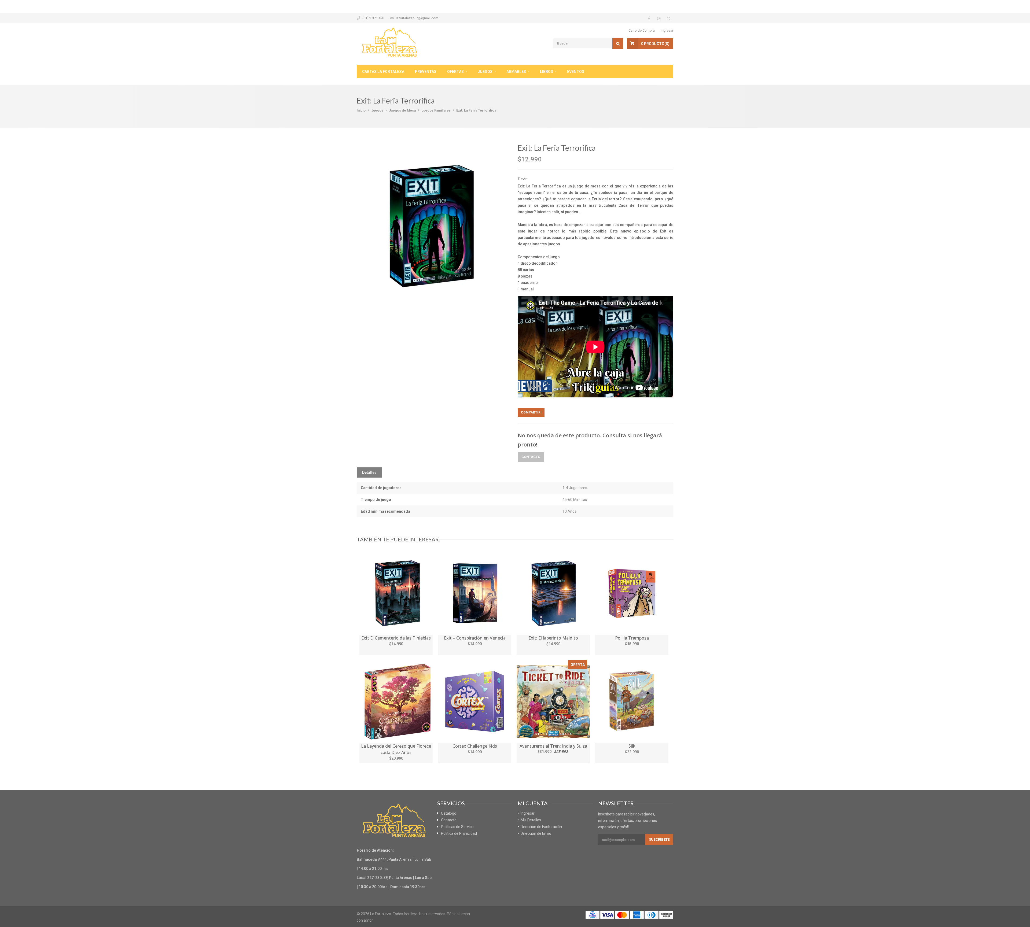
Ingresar (667, 30)
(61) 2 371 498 (373, 18)
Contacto (530, 457)
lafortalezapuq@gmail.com (417, 18)
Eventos (575, 71)
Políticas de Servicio (457, 827)
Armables (516, 71)
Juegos (485, 71)
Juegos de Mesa (402, 110)
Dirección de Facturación (541, 827)
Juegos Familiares (436, 110)
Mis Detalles (531, 820)
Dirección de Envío (536, 833)
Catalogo (448, 813)
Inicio (361, 110)
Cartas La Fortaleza (383, 71)
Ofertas (455, 71)
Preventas (425, 71)
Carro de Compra (641, 30)
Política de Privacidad (459, 833)
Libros (546, 71)
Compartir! (531, 412)
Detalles (369, 472)
